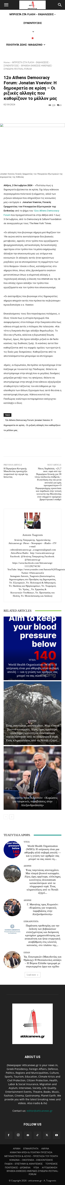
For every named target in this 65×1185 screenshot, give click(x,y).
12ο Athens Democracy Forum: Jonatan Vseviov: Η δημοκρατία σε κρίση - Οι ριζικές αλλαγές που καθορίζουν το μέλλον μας (32, 425)
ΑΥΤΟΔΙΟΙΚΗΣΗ (49, 1167)
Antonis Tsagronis (32, 535)
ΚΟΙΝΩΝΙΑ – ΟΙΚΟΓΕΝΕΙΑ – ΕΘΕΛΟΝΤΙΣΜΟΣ (31, 1159)
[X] (47, 1135)
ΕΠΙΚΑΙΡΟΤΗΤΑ (31, 921)
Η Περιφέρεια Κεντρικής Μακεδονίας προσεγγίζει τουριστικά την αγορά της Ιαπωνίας (16, 472)
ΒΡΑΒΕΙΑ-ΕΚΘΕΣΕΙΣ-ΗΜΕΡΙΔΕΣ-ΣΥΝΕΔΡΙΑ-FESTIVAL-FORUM (28, 67)
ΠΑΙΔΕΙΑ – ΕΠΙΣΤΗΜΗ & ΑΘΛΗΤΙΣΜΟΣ (24, 1163)
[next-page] (11, 816)
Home (7, 62)
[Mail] (27, 1135)
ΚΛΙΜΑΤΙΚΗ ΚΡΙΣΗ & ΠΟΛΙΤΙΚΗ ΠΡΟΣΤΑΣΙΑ (31, 1152)
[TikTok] (37, 1135)
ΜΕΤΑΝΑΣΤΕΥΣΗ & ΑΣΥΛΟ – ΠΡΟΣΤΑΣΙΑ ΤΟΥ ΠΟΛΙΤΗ (31, 1156)
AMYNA (45, 1148)
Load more (31, 975)
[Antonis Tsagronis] (32, 521)
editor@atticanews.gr (40, 1110)
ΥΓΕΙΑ (32, 660)
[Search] (60, 5)
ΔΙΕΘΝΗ (32, 721)
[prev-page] (6, 816)
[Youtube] (56, 1135)
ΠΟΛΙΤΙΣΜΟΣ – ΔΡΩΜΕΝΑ (18, 1167)
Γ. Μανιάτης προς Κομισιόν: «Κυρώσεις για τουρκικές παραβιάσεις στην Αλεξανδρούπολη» (33, 801)
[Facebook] (8, 1135)
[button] (6, 5)
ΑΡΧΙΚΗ (16, 1148)
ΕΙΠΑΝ (27, 953)
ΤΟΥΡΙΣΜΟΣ (52, 1163)
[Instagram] (18, 1135)
